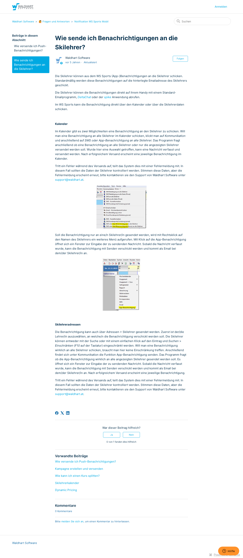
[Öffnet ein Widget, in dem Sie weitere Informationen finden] (228, 551)
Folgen (180, 58)
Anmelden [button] (221, 6)
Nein (131, 434)
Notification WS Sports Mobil (91, 21)
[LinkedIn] (67, 413)
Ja (111, 434)
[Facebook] (56, 413)
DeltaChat (84, 97)
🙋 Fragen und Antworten (54, 21)
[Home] (22, 6)
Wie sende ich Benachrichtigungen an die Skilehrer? (29, 64)
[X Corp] (62, 413)
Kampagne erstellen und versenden (79, 469)
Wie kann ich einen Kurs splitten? (77, 476)
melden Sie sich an (72, 521)
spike (107, 97)
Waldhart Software (23, 21)
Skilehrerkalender (67, 483)
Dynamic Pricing (66, 490)
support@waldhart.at (69, 179)
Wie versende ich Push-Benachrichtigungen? (30, 48)
